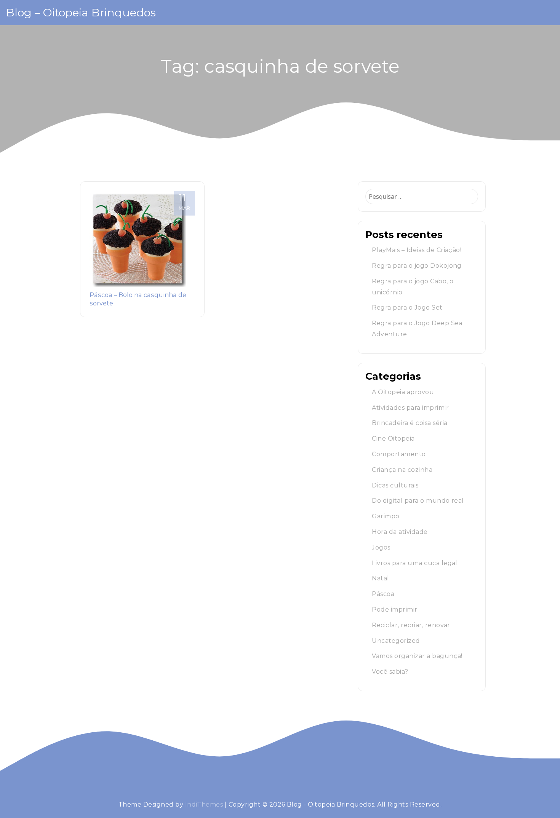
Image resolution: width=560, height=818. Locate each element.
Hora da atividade (399, 531)
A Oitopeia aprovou (403, 392)
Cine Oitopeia (393, 438)
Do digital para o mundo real (418, 500)
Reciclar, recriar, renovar (411, 625)
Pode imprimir (394, 609)
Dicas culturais (395, 485)
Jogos (381, 547)
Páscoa (383, 594)
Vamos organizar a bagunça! (417, 656)
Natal (380, 578)
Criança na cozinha (402, 469)
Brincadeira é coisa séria (409, 423)
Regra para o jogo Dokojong (416, 265)
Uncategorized (396, 640)
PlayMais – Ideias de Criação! (416, 250)
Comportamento (399, 454)
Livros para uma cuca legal (414, 563)
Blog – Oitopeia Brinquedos (81, 12)
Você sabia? (390, 671)
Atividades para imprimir (410, 407)
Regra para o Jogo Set (407, 307)
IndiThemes (204, 804)
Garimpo (385, 516)
